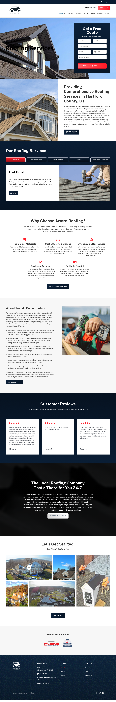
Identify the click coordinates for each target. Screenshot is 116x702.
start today (71, 132)
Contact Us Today (14, 382)
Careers (87, 671)
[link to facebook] (97, 693)
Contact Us (104, 8)
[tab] (16, 159)
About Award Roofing (58, 286)
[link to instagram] (100, 693)
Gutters (63, 675)
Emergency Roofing (58, 516)
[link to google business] (103, 693)
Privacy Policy (34, 693)
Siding (63, 671)
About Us (88, 668)
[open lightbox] (29, 567)
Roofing (71, 107)
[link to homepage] (15, 10)
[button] (61, 14)
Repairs (13, 193)
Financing (104, 2)
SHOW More (58, 615)
